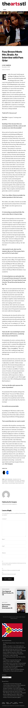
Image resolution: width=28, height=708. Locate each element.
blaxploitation (17, 479)
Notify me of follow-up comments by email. (11, 570)
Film (11, 702)
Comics (15, 702)
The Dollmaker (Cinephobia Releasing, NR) (12, 660)
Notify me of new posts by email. (9, 574)
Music (7, 702)
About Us (9, 703)
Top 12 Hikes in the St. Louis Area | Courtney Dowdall (14, 663)
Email (3, 546)
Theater (21, 702)
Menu (4, 9)
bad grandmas (9, 479)
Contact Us (15, 703)
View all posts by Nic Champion (9, 504)
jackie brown (18, 481)
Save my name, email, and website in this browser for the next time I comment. (14, 564)
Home (3, 702)
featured (5, 480)
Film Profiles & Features (13, 480)
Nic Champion (7, 65)
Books (3, 703)
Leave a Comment (6, 69)
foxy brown (11, 481)
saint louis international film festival (15, 483)
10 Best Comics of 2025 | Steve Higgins (11, 661)
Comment (4, 518)
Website (4, 552)
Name (3, 539)
